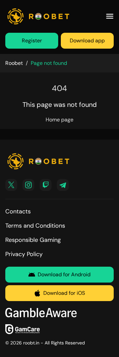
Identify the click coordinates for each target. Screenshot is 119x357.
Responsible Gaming (33, 240)
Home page (59, 119)
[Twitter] (11, 185)
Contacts (18, 211)
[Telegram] (63, 185)
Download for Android (64, 274)
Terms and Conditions (35, 226)
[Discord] (46, 185)
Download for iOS (64, 293)
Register (32, 40)
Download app (87, 40)
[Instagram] (28, 185)
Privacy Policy (24, 254)
